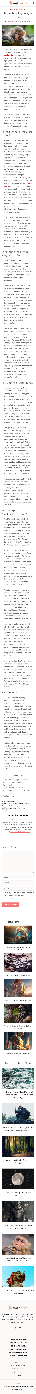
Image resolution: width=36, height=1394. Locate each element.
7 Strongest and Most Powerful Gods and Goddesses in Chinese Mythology (18, 1095)
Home (10, 9)
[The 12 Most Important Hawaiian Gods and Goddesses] (18, 1013)
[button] (33, 3)
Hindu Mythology (18, 1349)
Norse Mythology (18, 1346)
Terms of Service (18, 1369)
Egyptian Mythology (18, 1343)
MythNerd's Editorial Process (20, 832)
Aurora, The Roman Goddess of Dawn (18, 1000)
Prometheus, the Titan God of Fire (18, 1054)
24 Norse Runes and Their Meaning (18, 975)
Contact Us (18, 1375)
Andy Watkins (8, 21)
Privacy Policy (18, 1372)
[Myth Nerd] (18, 3)
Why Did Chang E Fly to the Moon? (15, 808)
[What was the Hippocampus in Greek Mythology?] (18, 935)
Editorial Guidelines (18, 1365)
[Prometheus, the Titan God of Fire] (18, 1041)
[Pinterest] (20, 1328)
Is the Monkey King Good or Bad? (16, 780)
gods (28, 269)
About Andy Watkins (18, 815)
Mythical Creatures (18, 1356)
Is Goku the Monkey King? (13, 788)
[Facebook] (15, 1328)
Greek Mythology (18, 1339)
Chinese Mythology (19, 9)
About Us (18, 1362)
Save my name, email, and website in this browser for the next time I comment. (19, 895)
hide (22, 775)
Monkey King (9, 55)
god (14, 58)
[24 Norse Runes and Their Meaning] (18, 963)
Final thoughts (8, 796)
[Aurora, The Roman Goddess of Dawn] (18, 988)
